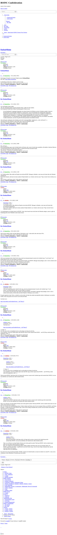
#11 (1, 395)
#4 (1, 172)
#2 (1, 104)
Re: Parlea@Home (6, 99)
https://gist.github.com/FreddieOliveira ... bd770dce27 (12, 301)
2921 (7, 190)
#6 (1, 231)
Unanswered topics (7, 36)
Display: (4, 459)
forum (10, 518)
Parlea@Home (6, 49)
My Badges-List (12, 85)
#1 (1, 75)
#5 (1, 200)
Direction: (23, 459)
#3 (1, 143)
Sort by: (13, 459)
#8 (1, 284)
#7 (1, 255)
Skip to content (4, 8)
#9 (1, 320)
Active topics (6, 37)
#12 (1, 431)
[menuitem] (10, 17)
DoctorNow (3, 63)
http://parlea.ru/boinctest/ (10, 79)
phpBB (7, 521)
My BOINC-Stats (4, 85)
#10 (1, 355)
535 (7, 65)
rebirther (2, 187)
